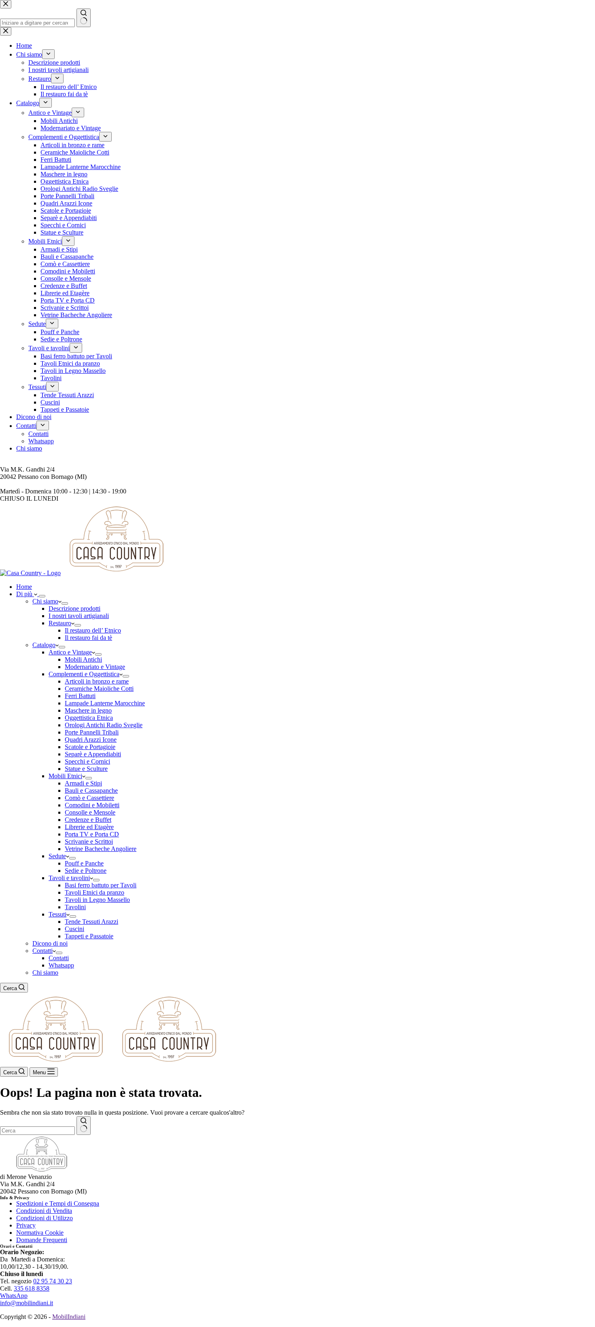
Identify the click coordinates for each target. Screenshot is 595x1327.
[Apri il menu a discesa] (42, 596)
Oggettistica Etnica (89, 717)
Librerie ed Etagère (89, 826)
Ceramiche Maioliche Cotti (99, 688)
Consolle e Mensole (90, 812)
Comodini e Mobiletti (92, 805)
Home (24, 586)
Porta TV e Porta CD (92, 834)
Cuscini (74, 928)
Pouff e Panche (84, 863)
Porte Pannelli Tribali (92, 732)
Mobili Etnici (65, 775)
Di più (25, 593)
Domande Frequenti (41, 1239)
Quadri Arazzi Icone (91, 739)
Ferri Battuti (80, 695)
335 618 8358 (31, 1288)
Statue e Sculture (86, 768)
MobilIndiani (68, 1316)
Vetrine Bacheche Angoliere (100, 848)
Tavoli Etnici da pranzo (94, 892)
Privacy (26, 1225)
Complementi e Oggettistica (84, 674)
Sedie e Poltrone (85, 870)
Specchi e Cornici (87, 761)
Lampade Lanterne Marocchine (105, 703)
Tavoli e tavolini (69, 877)
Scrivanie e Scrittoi (89, 841)
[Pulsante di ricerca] (83, 1125)
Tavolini (75, 907)
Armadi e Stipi (83, 783)
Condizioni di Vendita (44, 1210)
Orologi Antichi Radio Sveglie (103, 725)
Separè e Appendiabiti (93, 754)
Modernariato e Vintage (95, 666)
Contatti (42, 950)
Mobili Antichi (83, 659)
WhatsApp (14, 1295)
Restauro (60, 623)
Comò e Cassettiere (89, 797)
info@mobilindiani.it (26, 1302)
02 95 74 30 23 (52, 1281)
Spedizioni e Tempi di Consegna (57, 1203)
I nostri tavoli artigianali (79, 615)
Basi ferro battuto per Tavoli (100, 885)
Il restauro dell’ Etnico (93, 630)
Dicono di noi (50, 943)
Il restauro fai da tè (88, 637)
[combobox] (37, 1130)
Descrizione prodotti (74, 608)
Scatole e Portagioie (90, 746)
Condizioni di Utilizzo (44, 1218)
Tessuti (57, 914)
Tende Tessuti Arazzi (91, 921)
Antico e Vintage (70, 652)
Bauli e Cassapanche (91, 790)
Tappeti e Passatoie (89, 936)
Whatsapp (61, 965)
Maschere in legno (88, 710)
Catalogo (43, 644)
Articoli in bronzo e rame (97, 681)
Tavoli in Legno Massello (97, 899)
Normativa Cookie (40, 1232)
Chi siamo (45, 601)
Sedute (57, 856)
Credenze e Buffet (88, 819)
